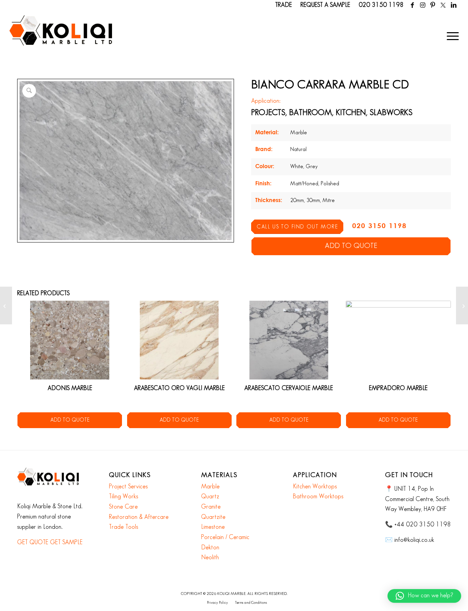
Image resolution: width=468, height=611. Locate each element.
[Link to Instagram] (423, 5)
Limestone (213, 527)
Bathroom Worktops (318, 496)
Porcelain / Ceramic (225, 537)
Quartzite (213, 517)
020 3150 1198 (381, 5)
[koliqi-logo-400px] (60, 37)
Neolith (210, 557)
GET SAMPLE (66, 542)
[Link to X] (443, 5)
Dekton (210, 547)
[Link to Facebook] (412, 5)
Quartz (210, 496)
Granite (211, 507)
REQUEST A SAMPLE (325, 5)
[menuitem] (450, 36)
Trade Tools (123, 527)
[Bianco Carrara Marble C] (6, 305)
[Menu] (450, 36)
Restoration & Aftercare (139, 517)
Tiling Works (123, 496)
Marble (210, 486)
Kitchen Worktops (315, 486)
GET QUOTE (32, 542)
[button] (424, 596)
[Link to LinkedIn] (453, 5)
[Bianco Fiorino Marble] (462, 305)
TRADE (283, 5)
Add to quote (351, 245)
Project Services (128, 486)
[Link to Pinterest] (433, 5)
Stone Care (123, 507)
